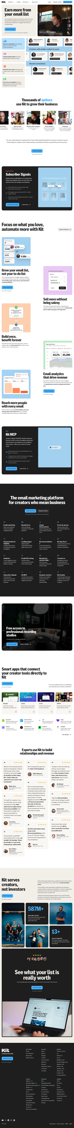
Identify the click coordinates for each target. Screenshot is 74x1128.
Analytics (28, 1081)
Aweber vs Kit (60, 1070)
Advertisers (59, 1098)
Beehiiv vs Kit (60, 1066)
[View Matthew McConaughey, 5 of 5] (69, 33)
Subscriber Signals (30, 1083)
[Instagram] (11, 1120)
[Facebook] (8, 1120)
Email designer (29, 1096)
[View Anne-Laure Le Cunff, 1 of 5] (69, 17)
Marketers (43, 1062)
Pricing (27, 1051)
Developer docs (60, 1091)
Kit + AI (58, 1057)
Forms (27, 1091)
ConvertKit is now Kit (62, 1096)
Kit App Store (29, 1104)
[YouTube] (2, 1120)
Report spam (44, 1096)
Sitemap (43, 1102)
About (58, 1081)
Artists (43, 1051)
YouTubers (43, 1070)
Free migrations (29, 1053)
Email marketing (30, 1098)
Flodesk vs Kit (60, 1073)
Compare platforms (61, 1075)
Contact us (59, 1100)
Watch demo (29, 1055)
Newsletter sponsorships (32, 1085)
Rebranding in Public (46, 1083)
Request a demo (30, 1057)
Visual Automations (30, 1102)
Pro (58, 1053)
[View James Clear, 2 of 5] (69, 21)
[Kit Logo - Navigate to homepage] (4, 2)
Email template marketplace (48, 1085)
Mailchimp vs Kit (60, 1060)
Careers (59, 1087)
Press (58, 1085)
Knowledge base (45, 1098)
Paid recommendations (31, 1109)
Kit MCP (28, 1087)
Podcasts (43, 1087)
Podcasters (44, 1068)
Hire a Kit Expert (45, 1091)
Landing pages (29, 1089)
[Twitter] (5, 1120)
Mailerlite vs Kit (60, 1064)
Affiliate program (61, 1094)
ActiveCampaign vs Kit (62, 1062)
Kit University (44, 1089)
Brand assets (60, 1089)
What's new (59, 1055)
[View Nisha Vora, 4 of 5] (69, 29)
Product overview (61, 1051)
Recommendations (30, 1094)
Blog (42, 1081)
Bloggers (43, 1055)
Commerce (28, 1107)
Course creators (45, 1060)
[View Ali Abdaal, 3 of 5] (69, 25)
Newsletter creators (46, 1066)
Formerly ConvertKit (7, 1053)
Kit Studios (59, 1083)
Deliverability (29, 1100)
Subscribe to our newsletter (47, 1100)
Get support (44, 1094)
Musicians (43, 1064)
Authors (43, 1053)
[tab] (29, 959)
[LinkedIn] (14, 1120)
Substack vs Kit (60, 1068)
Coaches (43, 1057)
